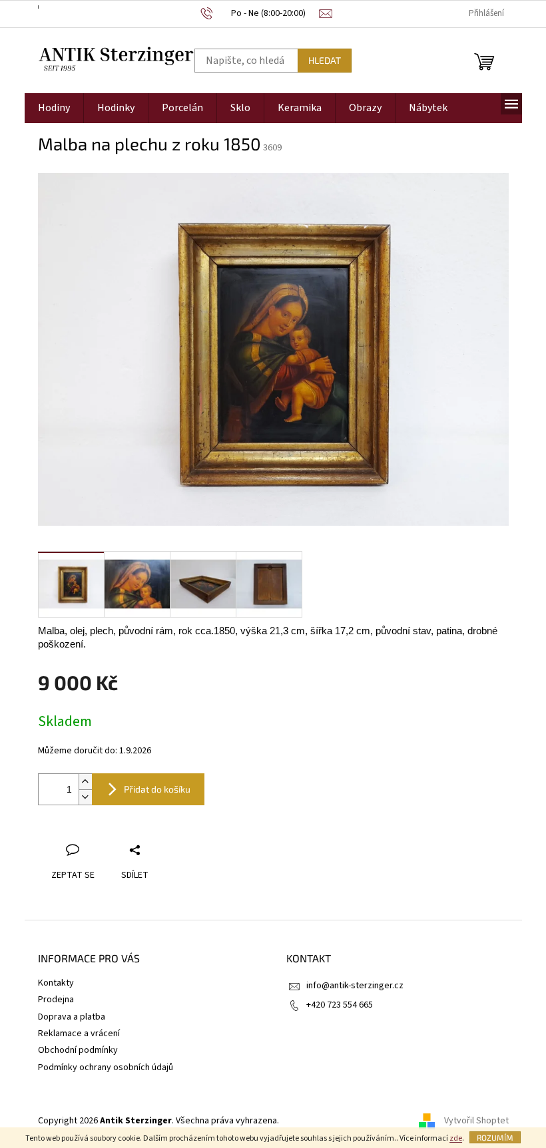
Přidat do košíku (157, 789)
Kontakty (56, 983)
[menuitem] (54, 108)
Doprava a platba (71, 1017)
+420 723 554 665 (339, 1005)
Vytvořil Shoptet (476, 1120)
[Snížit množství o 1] (85, 797)
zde (455, 1138)
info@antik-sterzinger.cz (355, 985)
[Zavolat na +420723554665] (260, 13)
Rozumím (495, 1137)
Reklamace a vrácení (79, 1033)
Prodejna (56, 999)
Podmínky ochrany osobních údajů (105, 1067)
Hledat (324, 60)
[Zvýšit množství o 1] (85, 781)
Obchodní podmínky (78, 1050)
